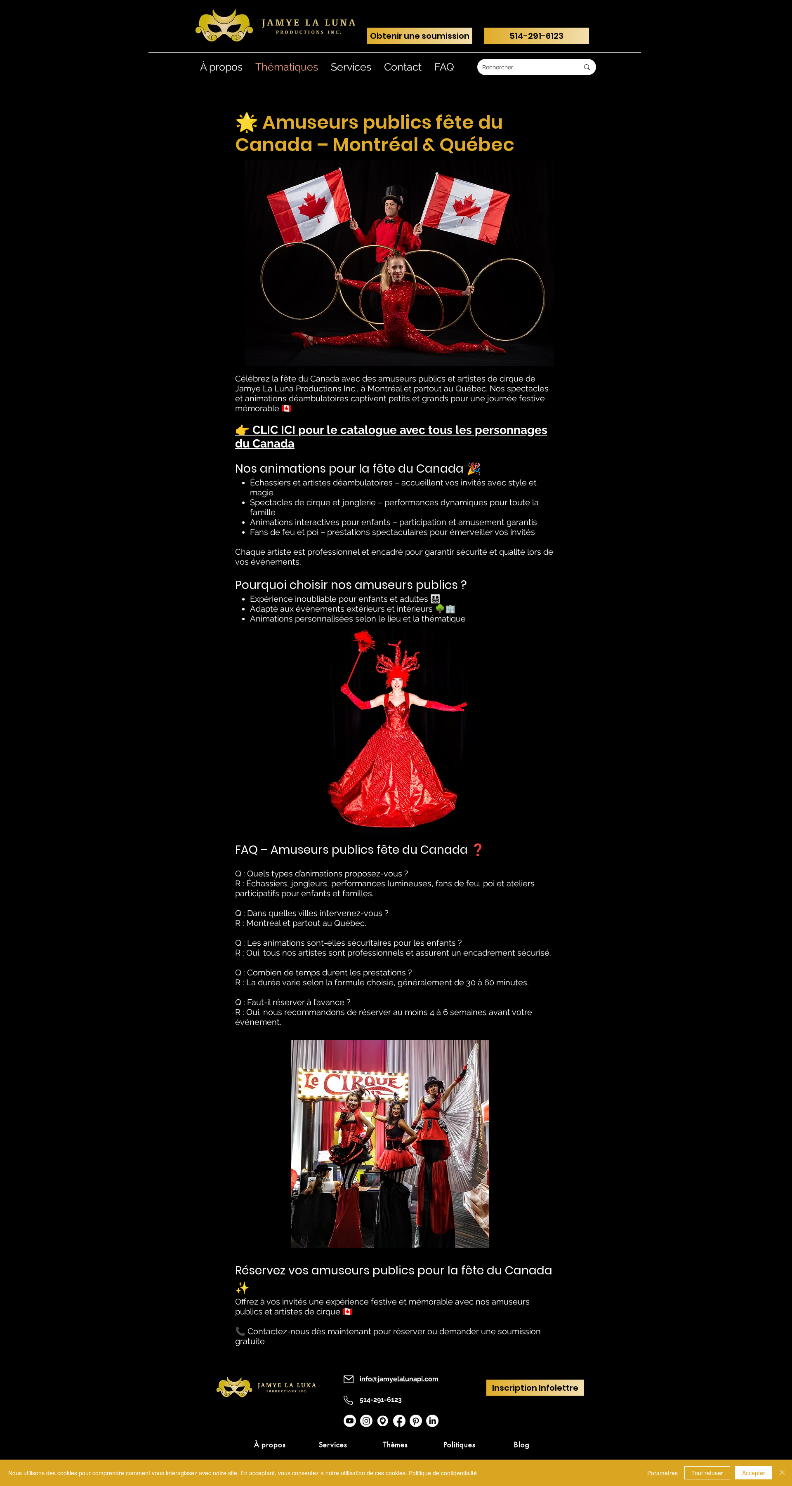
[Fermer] (782, 1472)
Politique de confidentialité (443, 1473)
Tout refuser (707, 1473)
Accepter (753, 1473)
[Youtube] (350, 1421)
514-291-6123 (381, 1400)
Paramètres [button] (662, 1473)
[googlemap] (383, 1421)
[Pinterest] (416, 1421)
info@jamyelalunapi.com (399, 1379)
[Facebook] (399, 1421)
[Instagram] (366, 1421)
